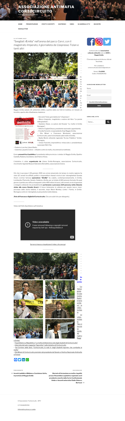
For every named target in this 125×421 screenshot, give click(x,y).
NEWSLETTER (23, 29)
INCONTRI (97, 24)
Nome (89, 88)
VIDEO (72, 24)
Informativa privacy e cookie (27, 409)
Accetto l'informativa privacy (98, 102)
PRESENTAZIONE (32, 24)
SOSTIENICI (62, 24)
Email (88, 95)
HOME (20, 24)
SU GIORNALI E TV (84, 24)
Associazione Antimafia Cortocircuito (46, 9)
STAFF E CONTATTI (48, 24)
